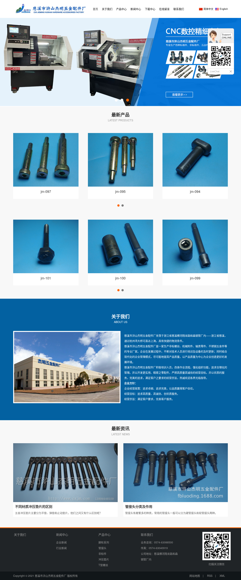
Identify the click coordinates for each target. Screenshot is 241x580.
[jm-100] (120, 245)
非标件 (102, 553)
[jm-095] (120, 159)
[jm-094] (195, 159)
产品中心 (121, 9)
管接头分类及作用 (138, 506)
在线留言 (164, 9)
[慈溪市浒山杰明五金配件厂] (50, 8)
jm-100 (120, 277)
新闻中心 (135, 9)
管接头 (102, 548)
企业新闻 (61, 542)
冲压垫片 (103, 559)
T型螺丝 (103, 565)
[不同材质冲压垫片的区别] (65, 472)
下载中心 (150, 9)
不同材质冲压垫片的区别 (33, 506)
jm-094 (195, 191)
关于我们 (107, 9)
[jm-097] (46, 159)
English (224, 9)
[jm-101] (46, 245)
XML (222, 576)
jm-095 (120, 191)
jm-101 (46, 277)
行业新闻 (61, 548)
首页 (95, 9)
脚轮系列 (103, 542)
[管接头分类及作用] (175, 472)
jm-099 (195, 277)
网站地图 (194, 576)
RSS (209, 576)
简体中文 (208, 9)
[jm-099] (195, 245)
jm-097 (46, 191)
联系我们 (178, 9)
